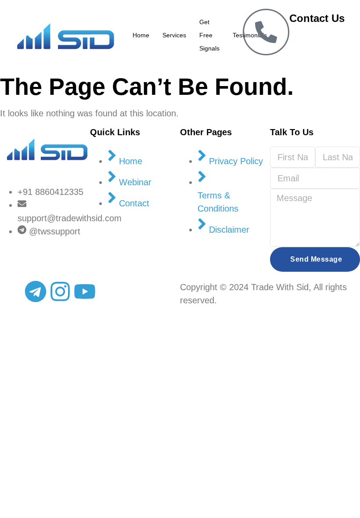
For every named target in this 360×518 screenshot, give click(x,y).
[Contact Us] (266, 32)
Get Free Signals (209, 35)
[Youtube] (85, 291)
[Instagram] (60, 291)
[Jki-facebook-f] (11, 291)
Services (174, 35)
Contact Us (317, 18)
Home (141, 35)
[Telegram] (36, 291)
